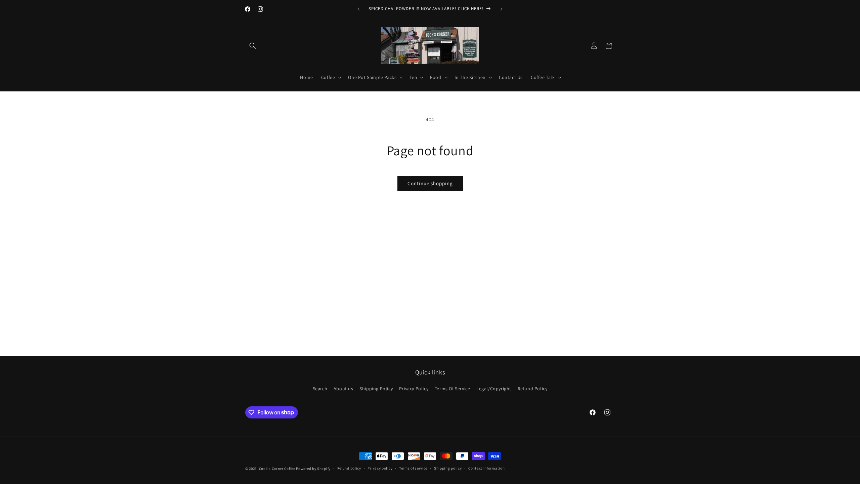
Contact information (486, 468)
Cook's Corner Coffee (277, 468)
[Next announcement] (501, 9)
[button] (252, 45)
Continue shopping (430, 183)
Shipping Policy (376, 389)
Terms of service (413, 468)
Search (320, 389)
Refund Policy (533, 389)
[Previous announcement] (358, 9)
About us (343, 389)
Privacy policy (380, 468)
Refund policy (349, 468)
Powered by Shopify (313, 468)
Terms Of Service (452, 389)
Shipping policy (448, 468)
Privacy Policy (413, 389)
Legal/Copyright (493, 389)
